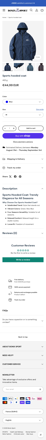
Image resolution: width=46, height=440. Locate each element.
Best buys (30, 434)
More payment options (23, 141)
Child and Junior (19, 434)
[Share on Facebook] (15, 176)
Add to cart (30, 128)
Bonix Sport (11, 428)
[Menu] (4, 10)
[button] (42, 10)
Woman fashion (31, 432)
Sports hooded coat (15, 17)
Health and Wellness (16, 432)
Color (4, 96)
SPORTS (5, 432)
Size (4, 109)
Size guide (40, 109)
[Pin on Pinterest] (20, 176)
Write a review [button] (23, 259)
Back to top (23, 337)
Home (4, 17)
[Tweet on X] (10, 176)
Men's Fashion (6, 434)
